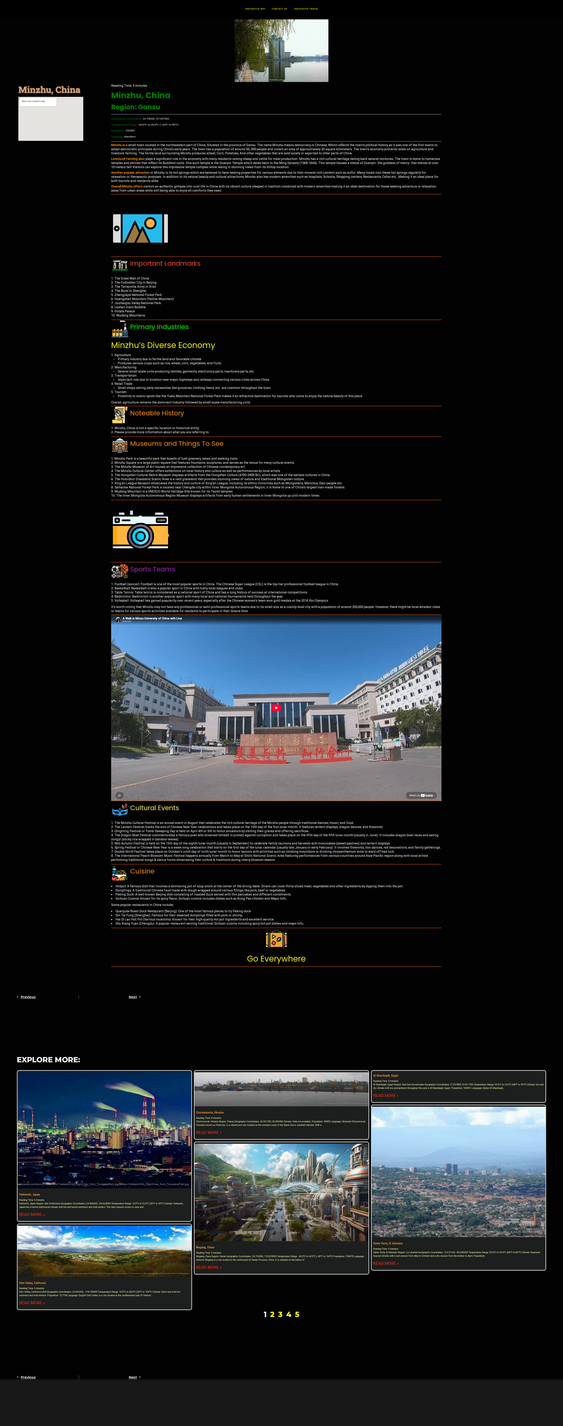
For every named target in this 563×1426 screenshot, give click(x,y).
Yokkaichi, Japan (29, 1194)
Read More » (32, 1215)
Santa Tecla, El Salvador (388, 1243)
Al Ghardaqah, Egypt (385, 1075)
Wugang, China (205, 1247)
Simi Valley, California (32, 1283)
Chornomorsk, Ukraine (210, 1112)
